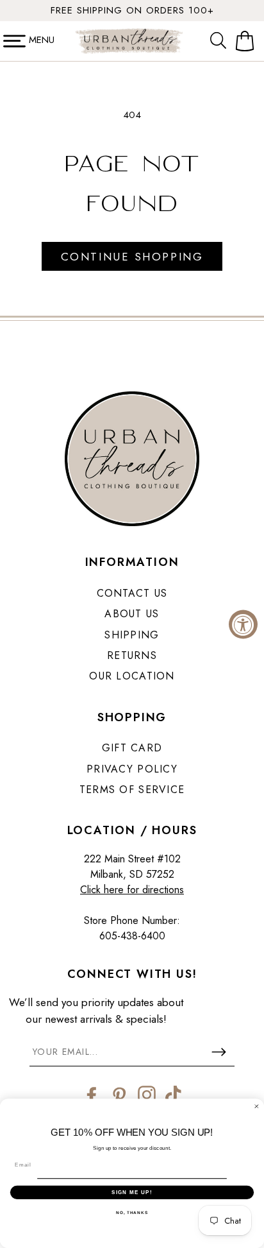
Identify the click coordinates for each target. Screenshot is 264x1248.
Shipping (131, 635)
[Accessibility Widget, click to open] (243, 624)
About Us (131, 613)
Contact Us (132, 593)
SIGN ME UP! (132, 1192)
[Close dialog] (256, 1106)
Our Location (131, 676)
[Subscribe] (218, 1051)
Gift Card (132, 747)
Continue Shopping (132, 256)
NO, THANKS (132, 1212)
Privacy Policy (132, 769)
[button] (221, 41)
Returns (132, 655)
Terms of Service (132, 789)
